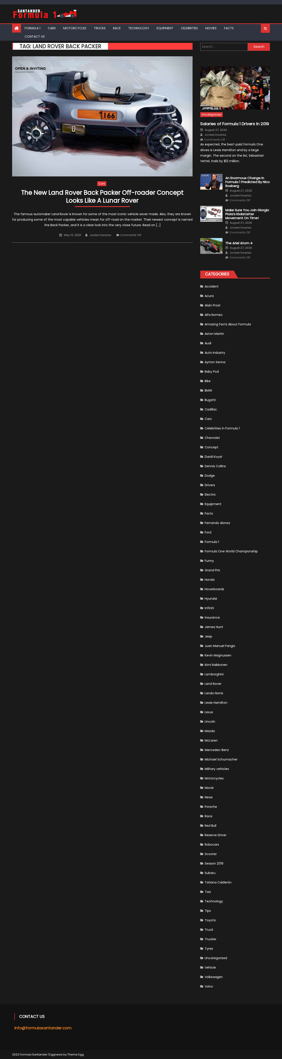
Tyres (209, 948)
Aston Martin (214, 334)
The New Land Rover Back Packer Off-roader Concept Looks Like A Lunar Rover (102, 197)
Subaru (210, 873)
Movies (211, 28)
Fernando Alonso (217, 523)
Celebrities (189, 28)
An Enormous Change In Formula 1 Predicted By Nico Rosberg (247, 182)
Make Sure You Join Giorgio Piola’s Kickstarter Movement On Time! (247, 214)
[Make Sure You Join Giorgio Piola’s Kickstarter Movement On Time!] (211, 214)
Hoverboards (214, 589)
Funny (209, 561)
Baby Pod (212, 371)
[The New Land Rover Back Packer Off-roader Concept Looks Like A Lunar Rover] (102, 116)
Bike (208, 381)
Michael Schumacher (221, 759)
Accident (212, 286)
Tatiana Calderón (218, 882)
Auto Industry (215, 352)
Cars (52, 28)
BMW (208, 390)
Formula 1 (32, 28)
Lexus (209, 712)
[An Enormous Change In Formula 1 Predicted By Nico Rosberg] (211, 182)
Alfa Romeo (214, 315)
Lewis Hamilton (216, 702)
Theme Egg (75, 1054)
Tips (208, 911)
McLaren (211, 740)
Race (117, 28)
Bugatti (210, 400)
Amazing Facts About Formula (228, 324)
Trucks (100, 28)
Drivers (210, 485)
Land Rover (213, 684)
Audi (208, 343)
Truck (209, 929)
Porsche (211, 806)
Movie (209, 788)
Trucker (210, 939)
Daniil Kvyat (213, 456)
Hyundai (211, 598)
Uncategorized (211, 114)
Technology (138, 28)
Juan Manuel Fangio (220, 646)
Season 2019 (214, 863)
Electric (210, 494)
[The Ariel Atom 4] (211, 246)
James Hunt (214, 627)
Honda (210, 579)
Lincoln (210, 721)
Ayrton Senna (215, 362)
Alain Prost (213, 305)
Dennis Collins (215, 466)
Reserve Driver (215, 835)
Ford (208, 532)
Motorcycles (74, 28)
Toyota (210, 920)
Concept (211, 447)
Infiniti (209, 608)
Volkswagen (214, 977)
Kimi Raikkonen (216, 665)
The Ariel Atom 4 (238, 243)
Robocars (212, 844)
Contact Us (35, 36)
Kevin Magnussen (218, 655)
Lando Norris (214, 693)
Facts (229, 28)
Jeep (208, 636)
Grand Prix (212, 570)
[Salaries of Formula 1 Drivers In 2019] (235, 88)
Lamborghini (214, 674)
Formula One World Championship (231, 551)
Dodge (210, 475)
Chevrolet (212, 438)
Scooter (211, 854)
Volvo (209, 986)
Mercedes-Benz (217, 750)
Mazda (210, 731)
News (209, 797)
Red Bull (210, 825)
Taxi (208, 892)
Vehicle (210, 967)
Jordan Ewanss (100, 235)
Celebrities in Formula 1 (222, 428)
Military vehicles (217, 769)
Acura (209, 296)
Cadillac (211, 409)
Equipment (165, 28)
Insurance (212, 617)
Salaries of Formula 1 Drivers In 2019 (234, 123)
